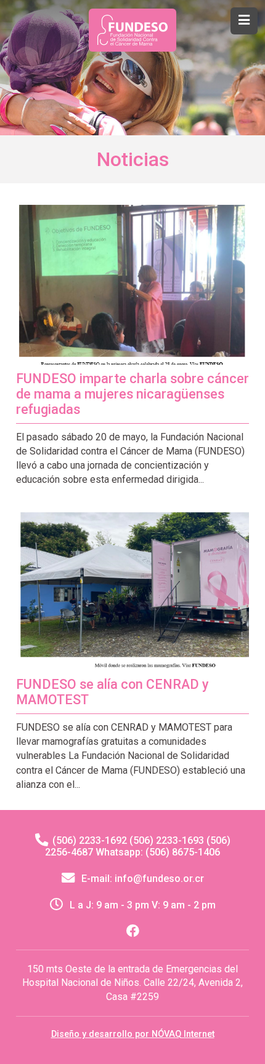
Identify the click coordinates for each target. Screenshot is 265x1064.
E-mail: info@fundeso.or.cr (141, 878)
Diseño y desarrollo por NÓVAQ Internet (132, 1034)
